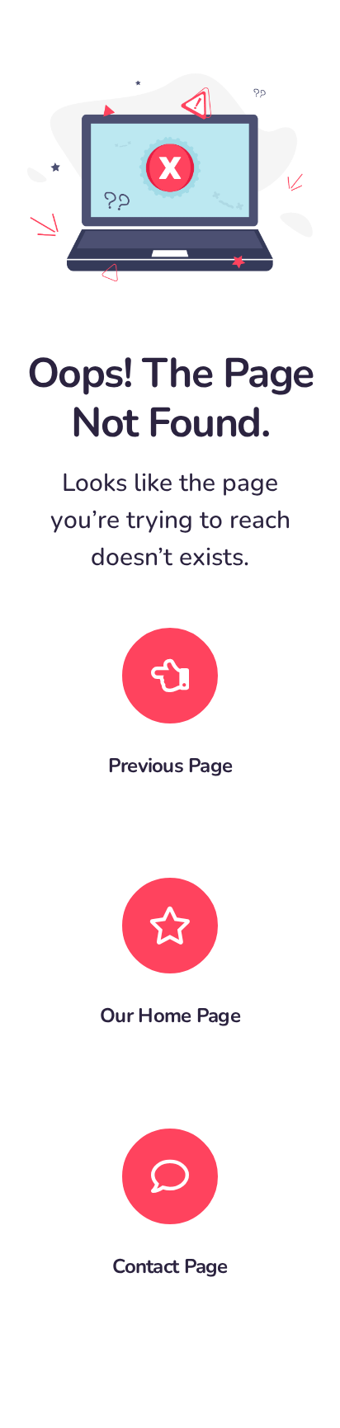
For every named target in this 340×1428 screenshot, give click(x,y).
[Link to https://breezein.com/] (170, 925)
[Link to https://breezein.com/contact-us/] (170, 1176)
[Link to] (170, 675)
